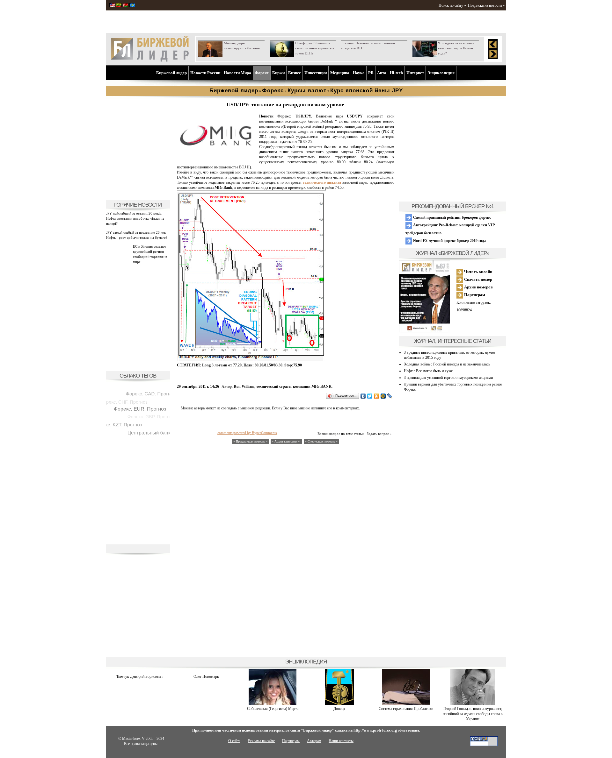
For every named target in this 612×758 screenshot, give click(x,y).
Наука (359, 72)
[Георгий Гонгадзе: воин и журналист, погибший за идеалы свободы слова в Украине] (472, 703)
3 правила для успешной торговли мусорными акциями (448, 377)
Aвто (381, 72)
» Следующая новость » (321, 441)
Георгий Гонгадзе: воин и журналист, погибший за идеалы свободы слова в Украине (473, 713)
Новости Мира (237, 72)
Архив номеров (478, 287)
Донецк (339, 708)
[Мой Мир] (383, 396)
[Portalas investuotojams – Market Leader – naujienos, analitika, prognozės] (119, 6)
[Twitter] (370, 396)
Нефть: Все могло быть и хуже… (430, 371)
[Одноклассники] (376, 396)
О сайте (234, 741)
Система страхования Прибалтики (406, 708)
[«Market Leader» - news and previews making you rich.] (112, 6)
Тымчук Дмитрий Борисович (139, 676)
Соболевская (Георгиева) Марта (272, 708)
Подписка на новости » (486, 5)
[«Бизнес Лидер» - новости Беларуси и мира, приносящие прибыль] (125, 6)
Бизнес (294, 72)
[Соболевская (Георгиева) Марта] (272, 703)
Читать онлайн (477, 271)
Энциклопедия (441, 72)
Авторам (314, 741)
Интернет (415, 72)
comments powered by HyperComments (247, 433)
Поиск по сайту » (452, 5)
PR (371, 72)
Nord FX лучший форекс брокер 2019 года (449, 240)
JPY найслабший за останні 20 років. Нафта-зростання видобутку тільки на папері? (135, 218)
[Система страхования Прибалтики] (406, 703)
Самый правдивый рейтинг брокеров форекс (451, 217)
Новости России (205, 72)
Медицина (339, 72)
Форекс (262, 72)
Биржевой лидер (171, 72)
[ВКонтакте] (363, 396)
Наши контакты (341, 741)
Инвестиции (315, 72)
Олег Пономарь (206, 676)
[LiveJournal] (390, 396)
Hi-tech (396, 72)
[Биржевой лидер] (150, 60)
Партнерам (474, 294)
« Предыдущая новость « (250, 441)
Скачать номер (477, 279)
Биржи (278, 72)
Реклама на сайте (261, 741)
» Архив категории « (286, 441)
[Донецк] (339, 703)
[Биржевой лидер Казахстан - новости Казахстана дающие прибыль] (132, 6)
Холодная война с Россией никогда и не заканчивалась (447, 364)
